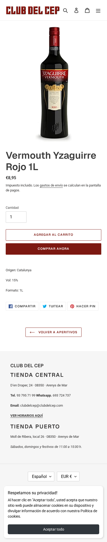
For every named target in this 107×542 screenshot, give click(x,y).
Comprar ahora (53, 249)
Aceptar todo (53, 529)
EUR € (66, 476)
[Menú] (98, 10)
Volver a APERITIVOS (57, 332)
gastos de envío (51, 185)
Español (39, 476)
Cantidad (12, 208)
